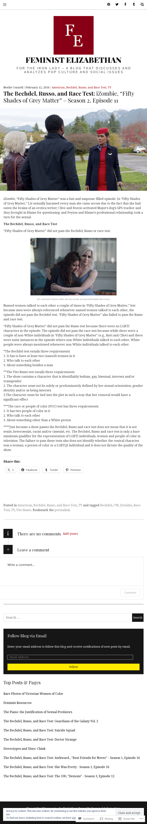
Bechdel (106, 505)
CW (116, 505)
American (58, 87)
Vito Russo (23, 510)
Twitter (115, 4)
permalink (62, 510)
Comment (130, 592)
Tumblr (132, 4)
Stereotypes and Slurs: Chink (24, 748)
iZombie (126, 505)
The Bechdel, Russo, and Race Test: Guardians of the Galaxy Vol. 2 (50, 721)
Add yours (70, 534)
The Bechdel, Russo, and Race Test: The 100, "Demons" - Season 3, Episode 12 (58, 776)
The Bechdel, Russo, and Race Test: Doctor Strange (40, 739)
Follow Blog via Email (27, 635)
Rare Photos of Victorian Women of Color (33, 694)
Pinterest (107, 4)
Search (141, 4)
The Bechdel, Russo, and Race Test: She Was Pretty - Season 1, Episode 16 (56, 767)
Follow (73, 666)
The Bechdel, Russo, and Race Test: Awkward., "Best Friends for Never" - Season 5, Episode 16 (71, 758)
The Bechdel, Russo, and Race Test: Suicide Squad (39, 730)
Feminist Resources (17, 703)
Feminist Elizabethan (73, 60)
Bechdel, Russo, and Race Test (86, 87)
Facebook (124, 4)
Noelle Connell (13, 87)
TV (109, 87)
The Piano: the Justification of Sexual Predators (37, 712)
